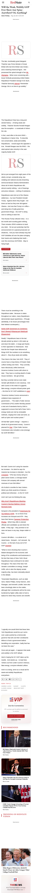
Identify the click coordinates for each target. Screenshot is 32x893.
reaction (8, 546)
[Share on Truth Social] (6, 679)
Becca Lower (6, 781)
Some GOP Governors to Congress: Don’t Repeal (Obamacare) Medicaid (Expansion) (14, 331)
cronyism (4, 475)
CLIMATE (23, 686)
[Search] (29, 2)
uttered (17, 83)
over (28, 391)
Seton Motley (5, 16)
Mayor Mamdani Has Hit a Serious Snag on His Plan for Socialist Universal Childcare (16, 778)
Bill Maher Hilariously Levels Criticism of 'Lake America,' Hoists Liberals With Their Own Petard (15, 750)
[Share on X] (2, 679)
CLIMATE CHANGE (6, 688)
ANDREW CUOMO (6, 686)
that (10, 427)
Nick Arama (6, 755)
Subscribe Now (16, 719)
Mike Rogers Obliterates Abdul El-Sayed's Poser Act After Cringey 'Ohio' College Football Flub (16, 870)
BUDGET (16, 686)
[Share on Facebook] (9, 679)
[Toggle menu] (3, 2)
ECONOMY (4, 690)
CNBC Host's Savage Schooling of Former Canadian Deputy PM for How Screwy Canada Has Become (16, 805)
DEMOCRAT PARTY (19, 688)
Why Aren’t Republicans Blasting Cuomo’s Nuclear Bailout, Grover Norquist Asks (13, 504)
